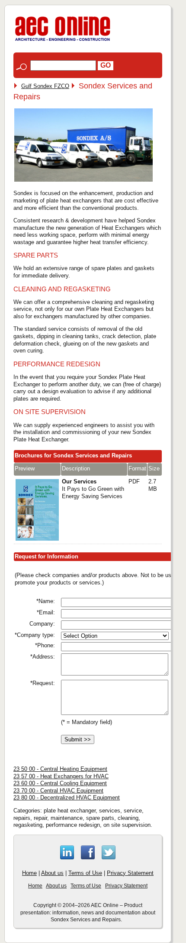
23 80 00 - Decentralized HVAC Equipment (66, 797)
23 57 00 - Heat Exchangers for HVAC (61, 776)
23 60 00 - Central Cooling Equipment (60, 783)
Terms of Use (85, 873)
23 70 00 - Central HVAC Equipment (58, 790)
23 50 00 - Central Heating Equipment (60, 769)
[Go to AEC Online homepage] (62, 41)
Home (29, 873)
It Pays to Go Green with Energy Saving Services (93, 488)
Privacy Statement (130, 873)
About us (52, 873)
